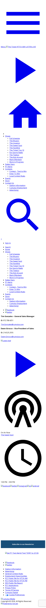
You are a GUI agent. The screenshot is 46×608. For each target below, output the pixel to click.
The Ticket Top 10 (16, 150)
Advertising (14, 190)
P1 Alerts (8, 166)
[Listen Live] (23, 363)
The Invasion (14, 143)
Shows (7, 136)
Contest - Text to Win (18, 171)
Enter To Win (14, 174)
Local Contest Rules (17, 176)
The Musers (14, 141)
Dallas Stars (10, 164)
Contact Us (9, 183)
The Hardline (14, 148)
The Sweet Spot (15, 145)
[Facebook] (9, 310)
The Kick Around (16, 157)
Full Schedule (14, 138)
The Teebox (14, 155)
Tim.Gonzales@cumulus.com (12, 324)
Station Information (17, 185)
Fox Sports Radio (16, 152)
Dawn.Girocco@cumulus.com (12, 336)
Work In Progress (16, 162)
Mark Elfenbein (15, 159)
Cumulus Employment (18, 188)
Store (7, 181)
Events (7, 178)
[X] (8, 312)
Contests (8, 169)
